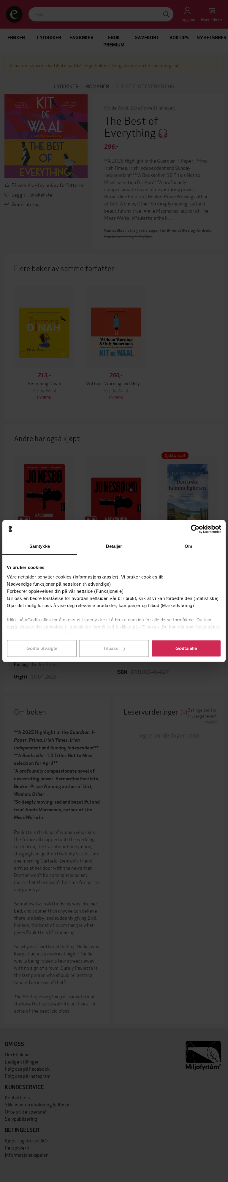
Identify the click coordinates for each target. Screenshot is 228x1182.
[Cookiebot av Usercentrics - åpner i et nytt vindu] (195, 529)
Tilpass (110, 648)
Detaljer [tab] (114, 546)
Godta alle (186, 648)
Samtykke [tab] (39, 546)
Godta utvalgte (41, 648)
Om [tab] (188, 546)
